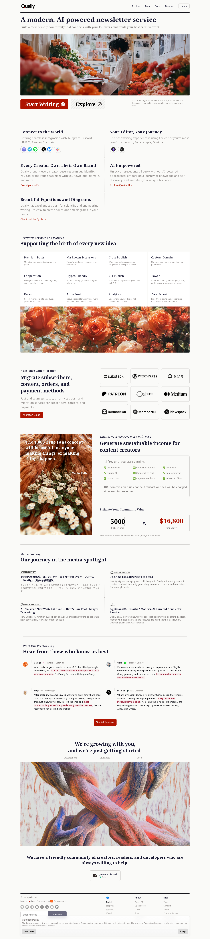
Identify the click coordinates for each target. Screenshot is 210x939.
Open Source (140, 905)
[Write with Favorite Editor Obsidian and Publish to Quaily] (113, 149)
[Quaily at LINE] (52, 907)
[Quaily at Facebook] (42, 907)
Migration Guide (31, 415)
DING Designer (136, 690)
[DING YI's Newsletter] (108, 693)
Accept (183, 931)
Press (137, 909)
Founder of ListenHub (55, 663)
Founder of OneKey (135, 663)
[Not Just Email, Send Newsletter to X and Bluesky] (46, 149)
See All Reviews (105, 722)
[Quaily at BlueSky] (37, 907)
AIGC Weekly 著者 (47, 690)
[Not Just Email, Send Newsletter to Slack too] (57, 149)
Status (166, 909)
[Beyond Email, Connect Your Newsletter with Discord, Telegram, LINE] (29, 149)
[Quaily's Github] (57, 907)
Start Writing (42, 104)
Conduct (167, 905)
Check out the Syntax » (33, 219)
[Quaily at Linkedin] (47, 907)
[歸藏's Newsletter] (25, 693)
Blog (137, 913)
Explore (85, 104)
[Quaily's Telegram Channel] (32, 907)
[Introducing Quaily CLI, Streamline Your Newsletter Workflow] (121, 149)
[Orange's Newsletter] (25, 665)
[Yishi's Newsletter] (108, 665)
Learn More (29, 931)
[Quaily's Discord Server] (27, 907)
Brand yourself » (30, 185)
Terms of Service (170, 913)
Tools (165, 902)
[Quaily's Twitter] (22, 907)
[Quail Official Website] (28, 6)
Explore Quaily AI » (121, 185)
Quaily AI (139, 902)
